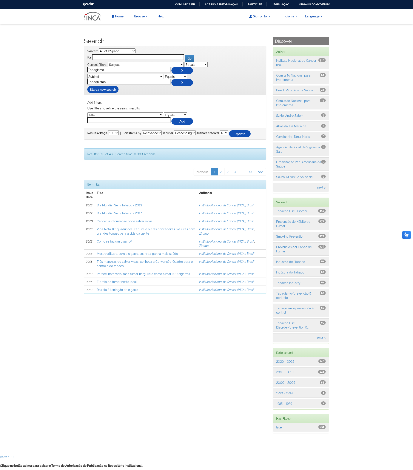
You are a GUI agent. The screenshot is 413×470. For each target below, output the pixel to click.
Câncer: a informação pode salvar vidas (125, 221)
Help (161, 16)
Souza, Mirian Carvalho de (294, 177)
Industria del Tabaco (290, 262)
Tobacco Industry (288, 283)
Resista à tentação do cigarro (117, 289)
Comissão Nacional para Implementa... (293, 77)
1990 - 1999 (284, 393)
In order (167, 133)
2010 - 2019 (284, 372)
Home (118, 16)
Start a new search (103, 89)
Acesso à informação (221, 4)
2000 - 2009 (285, 382)
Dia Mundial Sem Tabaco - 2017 (119, 213)
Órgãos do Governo (314, 4)
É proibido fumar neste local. (117, 282)
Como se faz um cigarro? (114, 241)
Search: (92, 51)
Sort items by (132, 133)
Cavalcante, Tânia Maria (293, 136)
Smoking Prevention (290, 236)
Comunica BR (185, 4)
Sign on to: (259, 16)
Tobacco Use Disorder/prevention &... (292, 325)
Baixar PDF (7, 457)
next (260, 172)
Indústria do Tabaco (290, 272)
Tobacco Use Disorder (291, 211)
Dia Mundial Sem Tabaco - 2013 (119, 205)
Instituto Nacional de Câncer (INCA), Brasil (226, 205)
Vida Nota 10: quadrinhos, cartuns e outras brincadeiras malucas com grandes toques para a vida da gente (146, 231)
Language (312, 16)
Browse (139, 16)
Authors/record (207, 133)
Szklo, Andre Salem (290, 115)
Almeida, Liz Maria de (291, 126)
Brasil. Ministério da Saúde (294, 90)
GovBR (88, 3)
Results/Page (97, 133)
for (89, 57)
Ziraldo (204, 233)
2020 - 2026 (285, 361)
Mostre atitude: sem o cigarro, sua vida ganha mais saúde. (138, 253)
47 (250, 172)
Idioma (289, 16)
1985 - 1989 (284, 403)
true (279, 427)
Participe (255, 4)
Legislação (280, 4)
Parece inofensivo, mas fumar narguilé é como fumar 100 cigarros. (144, 274)
